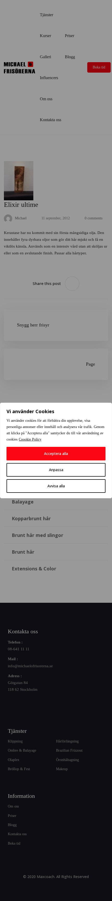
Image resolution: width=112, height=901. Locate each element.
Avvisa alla (56, 485)
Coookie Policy (30, 439)
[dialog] (56, 450)
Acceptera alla (56, 453)
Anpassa (56, 469)
